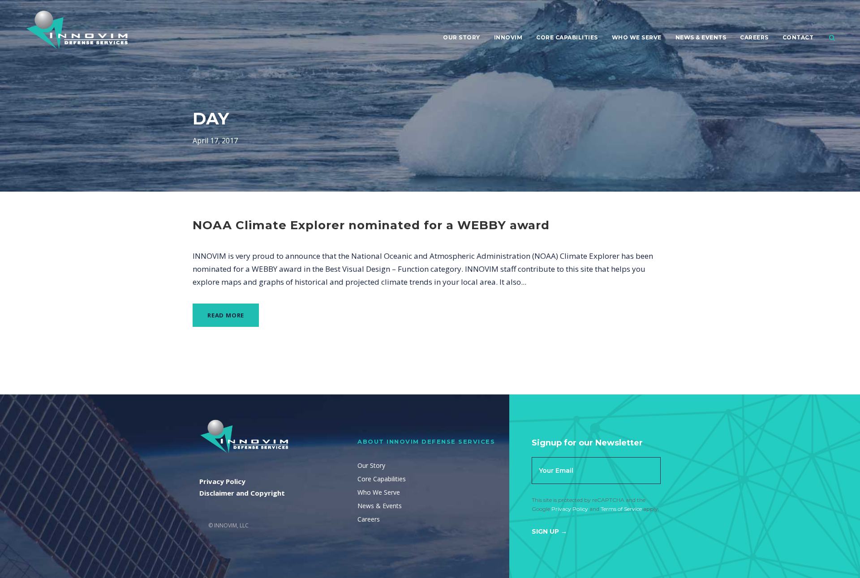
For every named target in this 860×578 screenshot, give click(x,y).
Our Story (461, 37)
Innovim (508, 37)
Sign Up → (549, 531)
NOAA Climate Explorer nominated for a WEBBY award (371, 225)
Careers (754, 37)
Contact (798, 37)
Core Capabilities (567, 37)
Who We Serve (637, 37)
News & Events (701, 37)
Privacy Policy (569, 508)
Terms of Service (621, 508)
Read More (225, 315)
